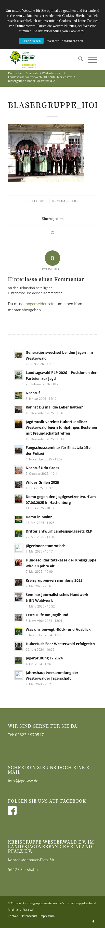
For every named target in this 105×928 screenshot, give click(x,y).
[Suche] (78, 59)
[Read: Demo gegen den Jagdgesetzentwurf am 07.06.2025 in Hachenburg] (18, 499)
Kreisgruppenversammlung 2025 (54, 580)
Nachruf (33, 392)
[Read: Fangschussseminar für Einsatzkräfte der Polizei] (18, 450)
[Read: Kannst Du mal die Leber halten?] (18, 409)
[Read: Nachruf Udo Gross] (18, 470)
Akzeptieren (31, 41)
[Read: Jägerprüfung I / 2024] (18, 660)
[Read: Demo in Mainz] (18, 519)
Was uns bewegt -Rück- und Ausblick (58, 629)
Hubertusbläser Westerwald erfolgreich (60, 643)
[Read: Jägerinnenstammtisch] (18, 548)
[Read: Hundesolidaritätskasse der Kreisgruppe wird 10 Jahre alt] (18, 562)
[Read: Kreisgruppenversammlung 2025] (18, 582)
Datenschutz (29, 916)
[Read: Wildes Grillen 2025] (18, 484)
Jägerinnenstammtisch (45, 545)
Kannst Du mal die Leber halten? (54, 407)
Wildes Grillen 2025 (42, 482)
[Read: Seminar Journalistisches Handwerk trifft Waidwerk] (18, 597)
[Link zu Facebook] (93, 921)
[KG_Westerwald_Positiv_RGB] (43, 59)
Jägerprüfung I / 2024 (44, 658)
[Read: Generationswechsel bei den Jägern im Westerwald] (18, 354)
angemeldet (36, 303)
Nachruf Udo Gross (42, 467)
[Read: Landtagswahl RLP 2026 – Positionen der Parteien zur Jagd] (18, 375)
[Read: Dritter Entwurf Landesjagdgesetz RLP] (18, 533)
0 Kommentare (65, 201)
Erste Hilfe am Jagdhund (47, 614)
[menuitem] (78, 59)
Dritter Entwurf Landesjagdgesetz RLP (59, 531)
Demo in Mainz (39, 516)
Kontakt (13, 916)
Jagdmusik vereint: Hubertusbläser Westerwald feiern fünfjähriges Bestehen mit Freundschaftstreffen (61, 427)
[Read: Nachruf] (18, 395)
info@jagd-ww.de (23, 780)
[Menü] (90, 59)
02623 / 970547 (29, 734)
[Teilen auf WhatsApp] (52, 233)
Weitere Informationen (65, 41)
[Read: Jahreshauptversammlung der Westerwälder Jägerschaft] (18, 675)
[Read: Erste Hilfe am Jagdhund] (18, 617)
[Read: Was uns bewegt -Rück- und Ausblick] (18, 631)
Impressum (47, 916)
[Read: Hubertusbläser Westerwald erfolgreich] (18, 646)
